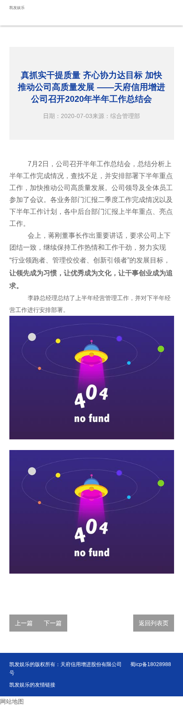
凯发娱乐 (17, 8)
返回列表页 (154, 623)
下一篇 (53, 623)
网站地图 (12, 701)
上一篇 (24, 623)
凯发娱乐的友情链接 (32, 685)
